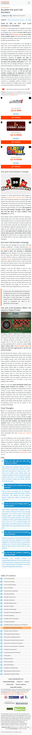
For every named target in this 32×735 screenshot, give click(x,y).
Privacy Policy (9, 684)
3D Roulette (7, 655)
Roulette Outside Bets (10, 609)
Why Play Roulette (9, 594)
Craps (12, 694)
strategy (8, 259)
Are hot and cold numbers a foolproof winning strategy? (16, 553)
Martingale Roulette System (12, 634)
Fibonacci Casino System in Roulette (14, 646)
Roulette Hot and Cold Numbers (13, 628)
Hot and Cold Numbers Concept (16, 20)
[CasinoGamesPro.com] (5, 3)
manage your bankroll (24, 433)
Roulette (7, 7)
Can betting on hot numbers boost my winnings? (16, 486)
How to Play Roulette (10, 584)
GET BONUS (16, 117)
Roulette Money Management (12, 612)
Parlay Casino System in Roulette (13, 643)
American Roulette (9, 578)
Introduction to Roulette (11, 591)
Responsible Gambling (16, 687)
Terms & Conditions (21, 684)
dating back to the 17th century (16, 197)
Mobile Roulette (8, 658)
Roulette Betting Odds (10, 603)
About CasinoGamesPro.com (16, 679)
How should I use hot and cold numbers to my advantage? (16, 533)
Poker (15, 694)
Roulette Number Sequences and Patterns (16, 625)
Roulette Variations (9, 600)
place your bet (16, 34)
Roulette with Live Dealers (11, 618)
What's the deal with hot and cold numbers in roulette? (16, 462)
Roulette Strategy (9, 615)
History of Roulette (9, 581)
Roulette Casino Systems (11, 631)
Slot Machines (23, 692)
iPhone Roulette (8, 662)
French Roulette (8, 588)
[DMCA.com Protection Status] (19, 708)
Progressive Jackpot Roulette (12, 652)
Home (2, 7)
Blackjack (8, 694)
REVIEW (16, 114)
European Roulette (9, 621)
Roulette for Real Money (11, 668)
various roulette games (21, 346)
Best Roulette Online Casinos (12, 671)
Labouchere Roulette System (12, 637)
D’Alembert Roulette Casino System (14, 640)
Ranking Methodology (8, 681)
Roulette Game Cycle (10, 597)
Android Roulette (9, 665)
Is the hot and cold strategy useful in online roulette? (16, 504)
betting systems (24, 452)
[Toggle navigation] (29, 2)
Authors (27, 681)
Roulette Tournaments (10, 649)
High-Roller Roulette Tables (11, 674)
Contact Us (19, 681)
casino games (11, 692)
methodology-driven (13, 95)
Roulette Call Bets (9, 606)
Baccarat (3, 694)
